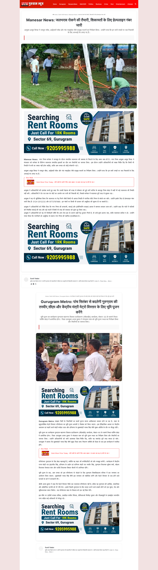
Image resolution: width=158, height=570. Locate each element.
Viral (112, 4)
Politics (91, 4)
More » (110, 281)
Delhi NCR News (63, 14)
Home (55, 4)
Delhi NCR (83, 4)
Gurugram (62, 4)
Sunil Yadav (34, 278)
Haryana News (72, 4)
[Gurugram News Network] (32, 4)
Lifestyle (130, 4)
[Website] (31, 284)
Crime (106, 4)
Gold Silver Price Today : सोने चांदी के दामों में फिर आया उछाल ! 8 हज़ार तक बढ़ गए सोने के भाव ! (65, 182)
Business (99, 4)
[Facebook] (33, 284)
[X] (36, 284)
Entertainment (120, 4)
